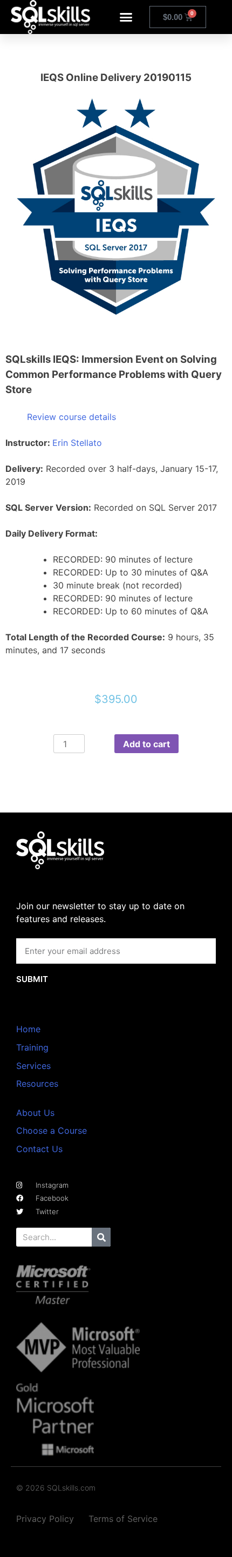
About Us (35, 1112)
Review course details (71, 416)
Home (28, 1029)
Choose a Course (51, 1130)
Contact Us (39, 1148)
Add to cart (146, 744)
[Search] (101, 1237)
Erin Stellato (77, 442)
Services (33, 1065)
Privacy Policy (45, 1518)
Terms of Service (123, 1518)
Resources (37, 1083)
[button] (126, 17)
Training (32, 1047)
